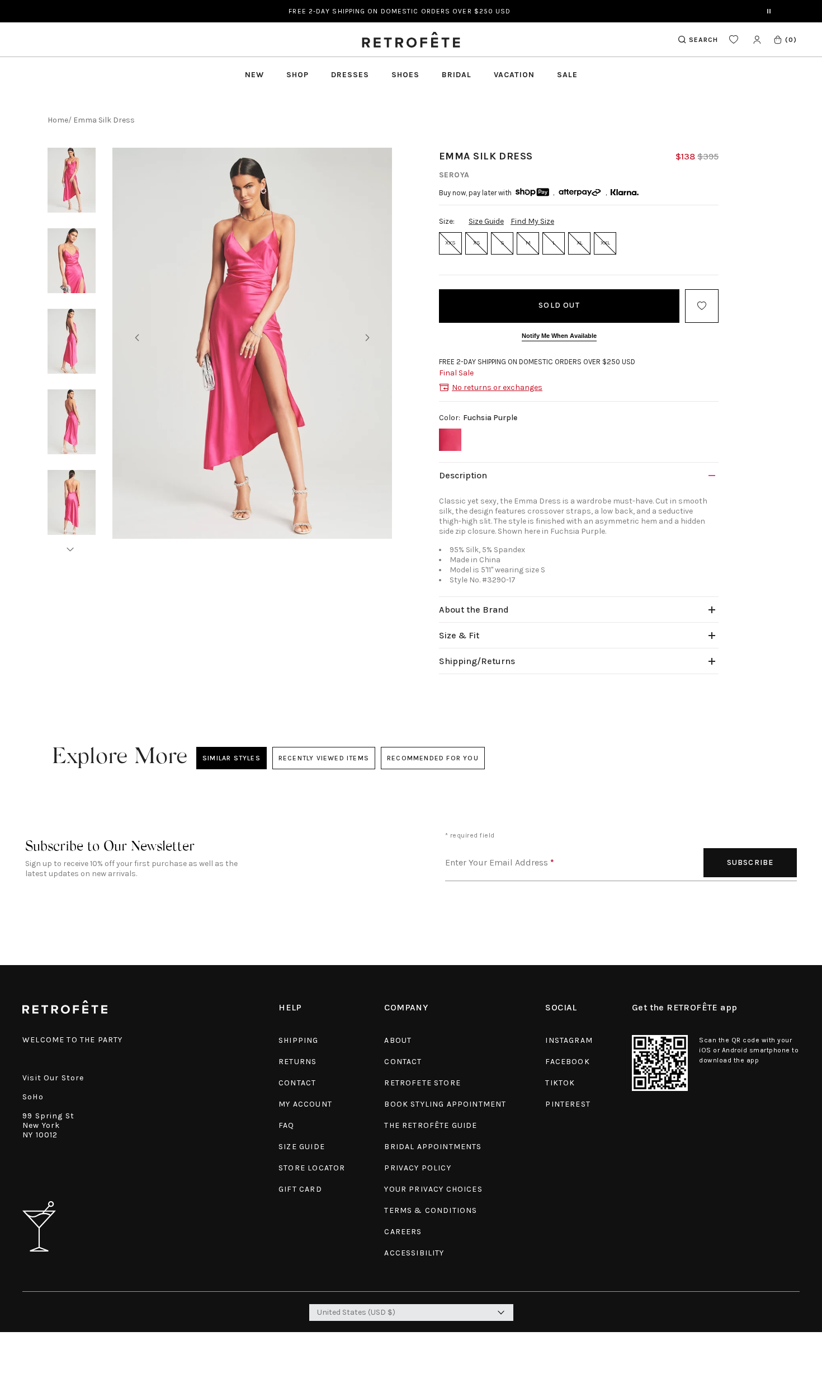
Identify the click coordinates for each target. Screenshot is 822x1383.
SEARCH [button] (703, 40)
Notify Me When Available (559, 335)
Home (58, 120)
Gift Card (300, 1189)
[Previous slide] (137, 338)
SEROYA (454, 175)
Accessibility (414, 1253)
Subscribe (750, 862)
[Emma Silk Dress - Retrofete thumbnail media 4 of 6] (72, 421)
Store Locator (311, 1168)
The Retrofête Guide (430, 1125)
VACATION (514, 74)
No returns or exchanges (497, 387)
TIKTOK (560, 1083)
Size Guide (486, 221)
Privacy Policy (417, 1168)
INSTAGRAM (569, 1040)
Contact (297, 1083)
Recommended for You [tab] (433, 758)
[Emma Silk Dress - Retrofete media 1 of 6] (252, 343)
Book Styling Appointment (445, 1104)
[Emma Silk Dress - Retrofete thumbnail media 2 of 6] (72, 260)
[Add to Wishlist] (702, 306)
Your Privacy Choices (433, 1189)
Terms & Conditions (430, 1210)
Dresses (350, 74)
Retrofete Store (422, 1083)
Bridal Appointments (432, 1146)
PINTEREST (567, 1104)
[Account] (757, 39)
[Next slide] (367, 338)
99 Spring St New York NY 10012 (48, 1125)
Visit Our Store (53, 1078)
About (398, 1040)
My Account (305, 1104)
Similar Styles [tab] (231, 758)
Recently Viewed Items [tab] (323, 758)
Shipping (298, 1040)
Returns (297, 1061)
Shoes (405, 74)
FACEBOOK (567, 1061)
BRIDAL (456, 74)
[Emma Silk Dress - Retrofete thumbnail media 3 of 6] (72, 341)
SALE (567, 74)
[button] (785, 39)
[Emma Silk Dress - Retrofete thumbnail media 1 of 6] (72, 180)
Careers (403, 1231)
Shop (297, 74)
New (254, 74)
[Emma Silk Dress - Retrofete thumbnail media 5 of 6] (72, 502)
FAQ (286, 1125)
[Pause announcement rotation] (768, 11)
